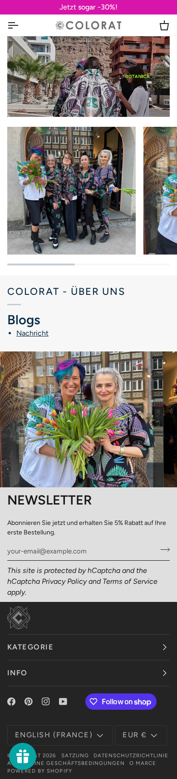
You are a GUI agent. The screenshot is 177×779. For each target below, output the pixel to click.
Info (17, 672)
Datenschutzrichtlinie (131, 755)
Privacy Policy (64, 581)
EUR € (135, 735)
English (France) (54, 735)
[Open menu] (20, 25)
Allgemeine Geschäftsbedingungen (66, 763)
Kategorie (30, 647)
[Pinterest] (29, 701)
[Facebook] (11, 701)
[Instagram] (46, 701)
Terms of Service (130, 581)
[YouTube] (63, 701)
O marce (142, 763)
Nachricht (32, 333)
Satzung (75, 755)
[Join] (162, 550)
